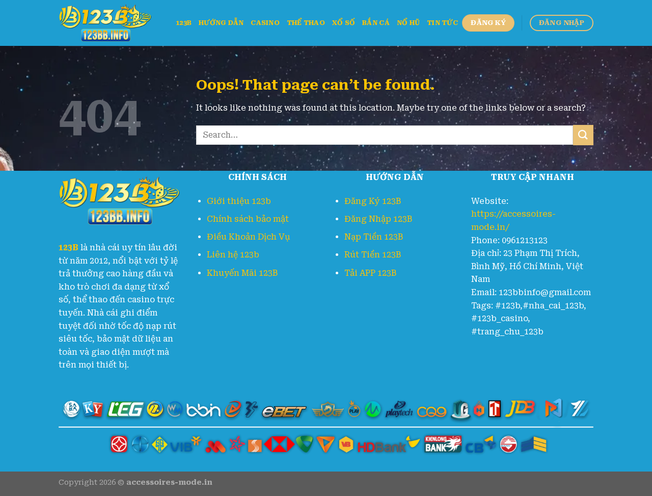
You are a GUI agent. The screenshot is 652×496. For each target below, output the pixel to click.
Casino (265, 23)
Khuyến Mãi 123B (242, 273)
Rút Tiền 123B (372, 254)
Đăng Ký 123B (372, 201)
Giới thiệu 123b (239, 201)
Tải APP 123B (370, 273)
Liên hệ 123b (233, 254)
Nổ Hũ (408, 23)
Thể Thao (306, 23)
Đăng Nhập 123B (378, 219)
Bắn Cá (376, 23)
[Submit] (583, 135)
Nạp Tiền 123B (373, 237)
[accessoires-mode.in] (109, 23)
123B (184, 23)
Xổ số (343, 23)
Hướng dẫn (221, 23)
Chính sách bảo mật (248, 219)
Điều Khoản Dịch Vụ (248, 237)
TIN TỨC (442, 23)
